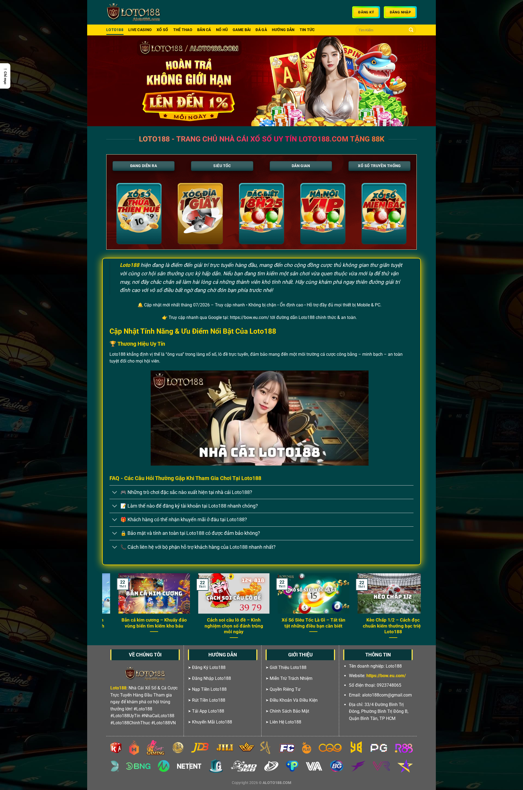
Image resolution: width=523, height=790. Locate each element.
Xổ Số (162, 30)
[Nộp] (411, 30)
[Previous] (101, 81)
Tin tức (307, 30)
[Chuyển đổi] (115, 493)
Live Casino (140, 30)
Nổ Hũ (222, 30)
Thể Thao (182, 30)
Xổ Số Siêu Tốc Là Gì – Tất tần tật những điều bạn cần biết (202, 623)
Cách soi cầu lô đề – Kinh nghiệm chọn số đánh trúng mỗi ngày (122, 625)
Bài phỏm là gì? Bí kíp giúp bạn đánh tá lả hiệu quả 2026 (361, 623)
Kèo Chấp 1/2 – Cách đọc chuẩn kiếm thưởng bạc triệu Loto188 (282, 625)
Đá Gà (261, 30)
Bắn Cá (204, 30)
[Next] (422, 81)
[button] (5, 76)
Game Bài (242, 30)
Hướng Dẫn (283, 30)
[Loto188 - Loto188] (133, 12)
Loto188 (114, 30)
